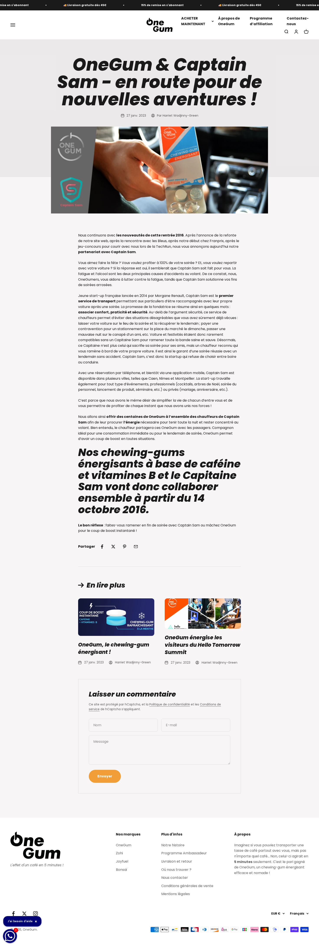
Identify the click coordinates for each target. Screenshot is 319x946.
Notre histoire (172, 845)
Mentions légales (175, 893)
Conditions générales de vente (187, 885)
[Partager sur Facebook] (102, 546)
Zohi (119, 853)
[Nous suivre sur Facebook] (13, 914)
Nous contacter (174, 877)
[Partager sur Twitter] (113, 546)
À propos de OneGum (229, 21)
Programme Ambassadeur (184, 853)
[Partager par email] (136, 546)
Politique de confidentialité (169, 704)
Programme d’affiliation (261, 21)
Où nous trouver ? (176, 869)
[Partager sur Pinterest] (124, 546)
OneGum (123, 845)
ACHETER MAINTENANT (193, 21)
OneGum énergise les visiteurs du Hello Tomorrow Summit (202, 645)
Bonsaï (121, 869)
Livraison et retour (176, 861)
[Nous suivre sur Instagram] (35, 914)
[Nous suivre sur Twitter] (24, 914)
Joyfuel (122, 861)
